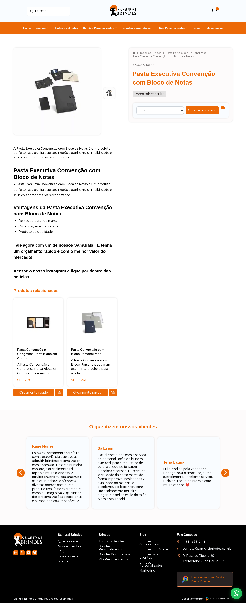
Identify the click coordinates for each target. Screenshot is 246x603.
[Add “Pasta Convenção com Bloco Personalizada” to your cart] (113, 392)
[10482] (223, 107)
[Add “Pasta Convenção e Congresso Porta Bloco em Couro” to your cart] (59, 392)
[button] (202, 110)
